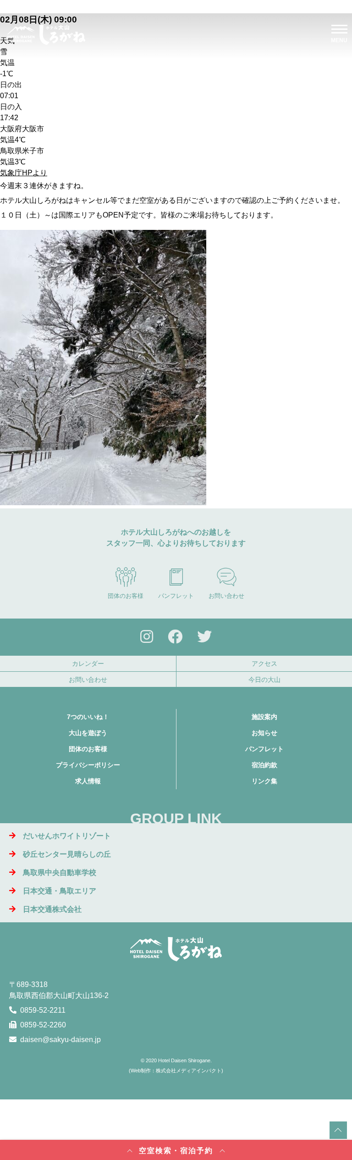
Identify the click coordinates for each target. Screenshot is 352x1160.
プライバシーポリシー (88, 765)
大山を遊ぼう (88, 732)
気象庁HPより (23, 173)
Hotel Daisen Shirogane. (185, 1060)
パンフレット (176, 595)
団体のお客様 (125, 595)
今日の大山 (264, 679)
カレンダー (88, 663)
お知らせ (264, 732)
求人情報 (88, 781)
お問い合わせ (226, 595)
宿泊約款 (264, 765)
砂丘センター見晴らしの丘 (67, 854)
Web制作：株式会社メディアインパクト (176, 1070)
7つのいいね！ (88, 716)
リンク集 (264, 781)
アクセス (264, 663)
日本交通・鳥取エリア (59, 891)
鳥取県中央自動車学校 (59, 872)
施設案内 (264, 716)
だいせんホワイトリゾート (67, 836)
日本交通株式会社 (52, 909)
